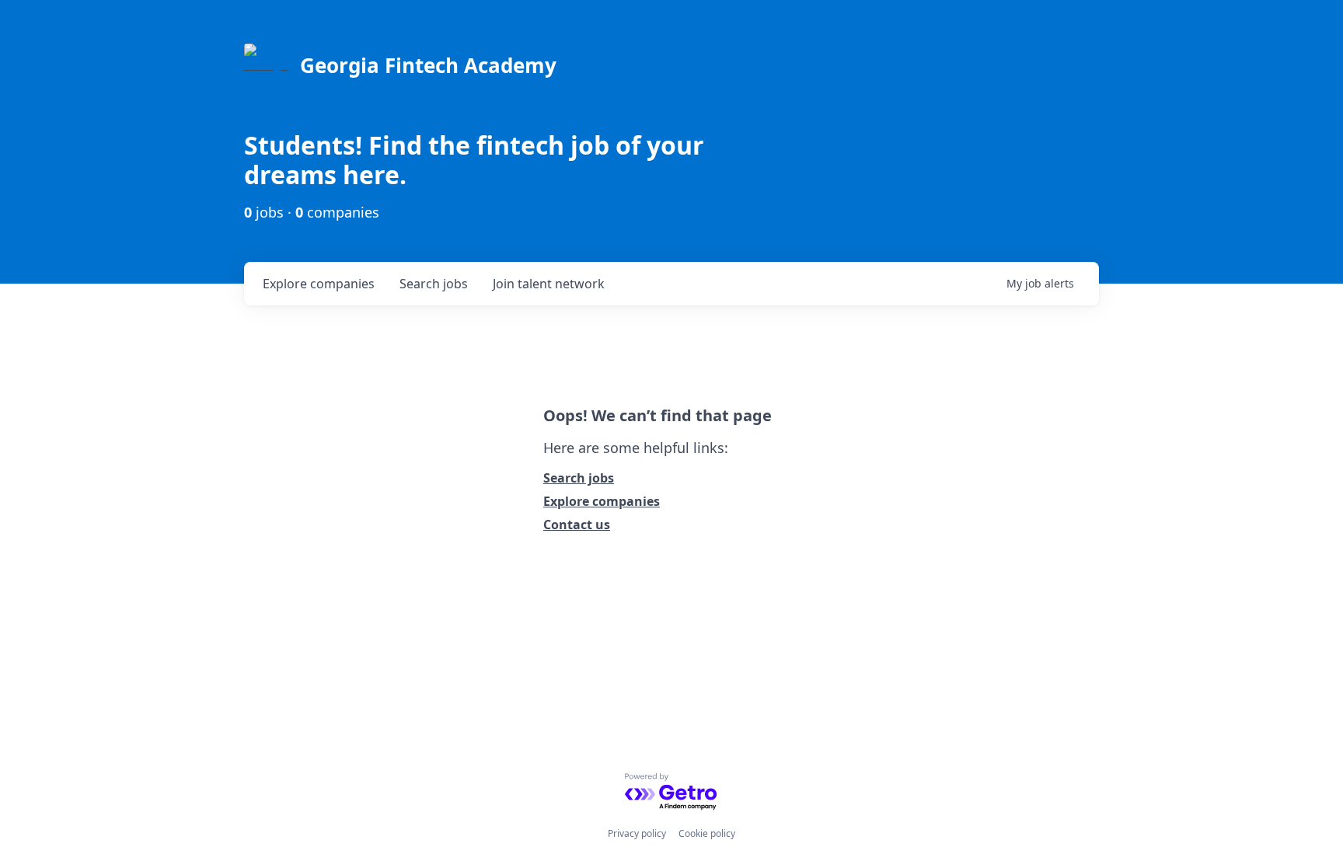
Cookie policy (706, 833)
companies (319, 283)
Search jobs (578, 477)
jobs (433, 283)
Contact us (576, 524)
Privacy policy (637, 833)
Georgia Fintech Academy (428, 65)
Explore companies (601, 501)
